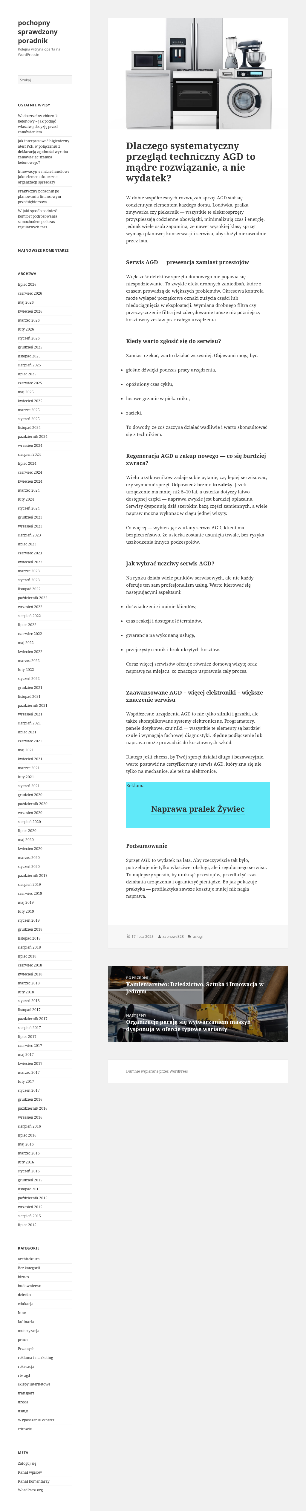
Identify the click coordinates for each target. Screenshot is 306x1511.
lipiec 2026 (27, 284)
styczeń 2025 (29, 418)
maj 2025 (26, 391)
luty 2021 (26, 776)
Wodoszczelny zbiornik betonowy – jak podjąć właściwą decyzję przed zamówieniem (38, 123)
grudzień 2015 (30, 1180)
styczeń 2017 (29, 1090)
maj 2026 (26, 302)
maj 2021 (26, 750)
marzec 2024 (29, 490)
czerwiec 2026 (30, 293)
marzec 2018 (29, 983)
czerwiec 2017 (30, 1045)
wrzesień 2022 (30, 606)
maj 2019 (26, 902)
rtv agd (24, 1375)
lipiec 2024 (27, 463)
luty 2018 (26, 992)
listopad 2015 (29, 1189)
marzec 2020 (29, 857)
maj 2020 (26, 839)
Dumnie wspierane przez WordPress (157, 1071)
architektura (29, 1258)
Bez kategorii (29, 1267)
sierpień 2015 (29, 1215)
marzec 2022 (29, 660)
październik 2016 (33, 1108)
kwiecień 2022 (30, 651)
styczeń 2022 (29, 678)
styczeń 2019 (29, 920)
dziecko (24, 1294)
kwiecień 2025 (30, 400)
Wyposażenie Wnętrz (36, 1420)
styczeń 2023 (29, 579)
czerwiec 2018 (30, 965)
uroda (23, 1402)
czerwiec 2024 (30, 472)
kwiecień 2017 (30, 1063)
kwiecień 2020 (30, 848)
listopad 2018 (29, 938)
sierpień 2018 (29, 947)
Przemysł (25, 1348)
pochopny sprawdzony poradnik (38, 31)
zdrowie (25, 1429)
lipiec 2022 (27, 624)
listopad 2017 (29, 1009)
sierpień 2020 (29, 821)
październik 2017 (33, 1018)
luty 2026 (26, 329)
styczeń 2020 (29, 866)
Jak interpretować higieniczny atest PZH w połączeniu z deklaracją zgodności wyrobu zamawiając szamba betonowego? (43, 151)
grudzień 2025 (30, 347)
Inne (22, 1312)
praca (23, 1339)
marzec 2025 (29, 409)
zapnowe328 (173, 936)
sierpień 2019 (29, 884)
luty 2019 (26, 911)
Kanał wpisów (30, 1472)
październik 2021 (33, 705)
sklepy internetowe (34, 1384)
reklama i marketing (35, 1357)
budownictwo (29, 1285)
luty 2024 (26, 499)
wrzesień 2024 (30, 445)
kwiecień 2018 (30, 974)
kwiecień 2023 (30, 562)
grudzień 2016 (30, 1099)
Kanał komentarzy (34, 1481)
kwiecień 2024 (30, 481)
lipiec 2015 (27, 1224)
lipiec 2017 (27, 1036)
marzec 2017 (29, 1072)
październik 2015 (33, 1197)
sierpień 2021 (29, 723)
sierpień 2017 (29, 1027)
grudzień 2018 (30, 929)
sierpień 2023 (29, 535)
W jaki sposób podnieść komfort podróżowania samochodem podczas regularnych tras (37, 219)
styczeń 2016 (29, 1171)
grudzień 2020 (30, 794)
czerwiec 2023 (30, 553)
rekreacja (26, 1366)
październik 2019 (33, 875)
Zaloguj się (27, 1463)
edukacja (25, 1303)
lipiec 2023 (27, 544)
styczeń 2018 (29, 1000)
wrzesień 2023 (30, 526)
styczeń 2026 (29, 338)
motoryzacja (28, 1330)
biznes (23, 1276)
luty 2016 (26, 1162)
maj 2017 (26, 1054)
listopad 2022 (29, 588)
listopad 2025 (29, 356)
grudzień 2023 (30, 517)
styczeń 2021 (29, 785)
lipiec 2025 (27, 374)
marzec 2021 (29, 767)
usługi (23, 1411)
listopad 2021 (29, 696)
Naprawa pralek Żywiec (198, 808)
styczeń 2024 (29, 508)
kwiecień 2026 (30, 311)
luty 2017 (26, 1081)
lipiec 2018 (27, 956)
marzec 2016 (29, 1153)
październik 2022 (33, 597)
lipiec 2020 (27, 830)
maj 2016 (26, 1144)
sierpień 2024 (29, 454)
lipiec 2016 (27, 1135)
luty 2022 (26, 669)
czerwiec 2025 (30, 383)
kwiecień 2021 (30, 758)
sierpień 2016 (29, 1126)
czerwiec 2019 (30, 893)
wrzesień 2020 (30, 812)
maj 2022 (26, 642)
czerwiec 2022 (30, 633)
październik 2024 (33, 436)
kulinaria (26, 1321)
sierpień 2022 (29, 615)
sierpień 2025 (29, 365)
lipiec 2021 (27, 732)
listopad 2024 (29, 427)
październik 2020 (33, 803)
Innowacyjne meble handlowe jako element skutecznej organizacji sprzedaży (43, 177)
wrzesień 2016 (30, 1117)
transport (26, 1393)
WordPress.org (30, 1489)
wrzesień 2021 (30, 714)
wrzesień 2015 (30, 1206)
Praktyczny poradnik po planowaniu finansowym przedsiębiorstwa (39, 196)
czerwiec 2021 (30, 741)
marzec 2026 (29, 320)
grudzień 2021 (30, 687)
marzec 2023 (29, 570)
